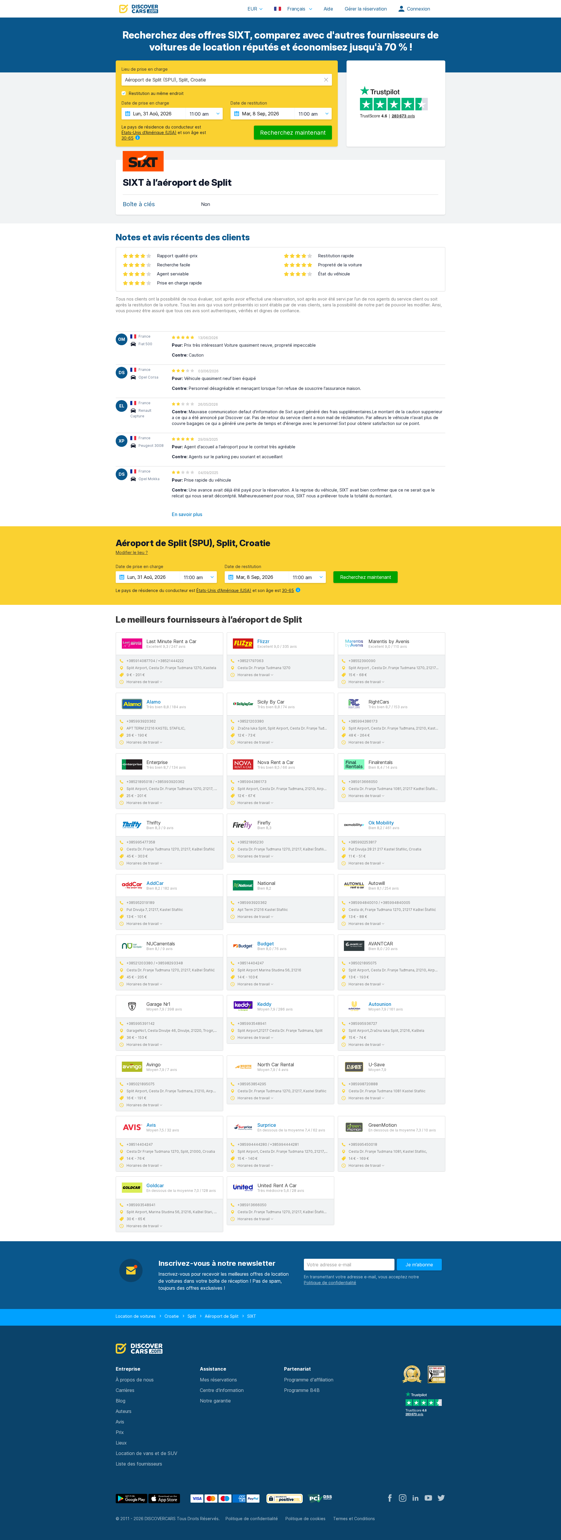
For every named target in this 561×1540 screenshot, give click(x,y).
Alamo (153, 702)
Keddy (264, 1004)
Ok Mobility (381, 823)
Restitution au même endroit (156, 93)
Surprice (266, 1125)
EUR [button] (252, 9)
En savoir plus (187, 514)
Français (296, 9)
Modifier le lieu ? (132, 552)
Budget (265, 944)
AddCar (155, 883)
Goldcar (155, 1185)
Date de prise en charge (145, 103)
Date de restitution (249, 103)
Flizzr (263, 641)
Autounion (379, 1004)
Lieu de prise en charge (145, 69)
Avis (151, 1125)
